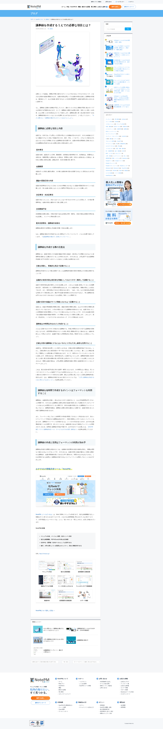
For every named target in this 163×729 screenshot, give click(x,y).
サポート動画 (124, 689)
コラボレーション (110, 124)
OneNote (115, 170)
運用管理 (108, 158)
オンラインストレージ (111, 133)
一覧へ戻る (65, 661)
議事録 (51, 28)
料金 (68, 6)
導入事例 (93, 6)
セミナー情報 (124, 687)
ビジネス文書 (109, 173)
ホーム (64, 6)
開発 (111, 138)
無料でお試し (115, 6)
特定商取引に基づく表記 (106, 711)
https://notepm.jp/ (44, 553)
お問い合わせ (108, 1)
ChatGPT (119, 141)
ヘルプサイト (83, 681)
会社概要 (123, 705)
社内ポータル (117, 126)
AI (106, 138)
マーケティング (109, 143)
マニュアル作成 (120, 124)
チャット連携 (62, 707)
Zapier (120, 170)
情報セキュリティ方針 (106, 713)
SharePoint (124, 168)
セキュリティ (118, 153)
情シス (125, 156)
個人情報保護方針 (105, 709)
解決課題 (86, 6)
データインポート (63, 711)
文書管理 (119, 129)
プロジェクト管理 (110, 141)
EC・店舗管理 (109, 151)
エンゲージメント (117, 156)
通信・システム (115, 158)
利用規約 (102, 705)
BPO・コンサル (109, 153)
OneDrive (108, 170)
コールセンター (109, 148)
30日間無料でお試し (105, 681)
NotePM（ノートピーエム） (44, 514)
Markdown (124, 158)
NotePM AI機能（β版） (106, 707)
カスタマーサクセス (110, 146)
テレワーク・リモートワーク (112, 136)
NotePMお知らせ (110, 175)
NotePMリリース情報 (85, 685)
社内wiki (124, 119)
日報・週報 (108, 126)
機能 (79, 6)
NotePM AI (73, 6)
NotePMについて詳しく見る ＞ (45, 610)
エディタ (116, 138)
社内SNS (124, 136)
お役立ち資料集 (125, 685)
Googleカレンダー (124, 165)
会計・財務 (117, 151)
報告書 (126, 170)
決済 (123, 151)
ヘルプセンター (120, 1)
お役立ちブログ (125, 681)
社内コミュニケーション (111, 131)
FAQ (119, 146)
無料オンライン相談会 (96, 1)
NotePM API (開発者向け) (65, 705)
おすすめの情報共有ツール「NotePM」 (54, 469)
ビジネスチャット (110, 129)
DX (116, 143)
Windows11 (108, 168)
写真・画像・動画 (120, 148)
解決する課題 (62, 689)
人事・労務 (108, 156)
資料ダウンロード (129, 6)
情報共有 (125, 126)
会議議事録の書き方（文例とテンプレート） (56, 236)
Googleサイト (109, 160)
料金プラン (62, 683)
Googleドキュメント (110, 163)
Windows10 (116, 168)
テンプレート (109, 119)
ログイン (132, 1)
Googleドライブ (119, 160)
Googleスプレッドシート (111, 165)
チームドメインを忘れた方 (86, 707)
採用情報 (123, 707)
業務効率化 (122, 143)
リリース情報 (118, 173)
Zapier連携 (62, 709)
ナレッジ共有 (109, 121)
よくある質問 (83, 683)
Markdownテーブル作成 (127, 692)
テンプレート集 (125, 683)
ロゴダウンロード (125, 694)
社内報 (116, 121)
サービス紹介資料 (105, 683)
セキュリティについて (65, 694)
